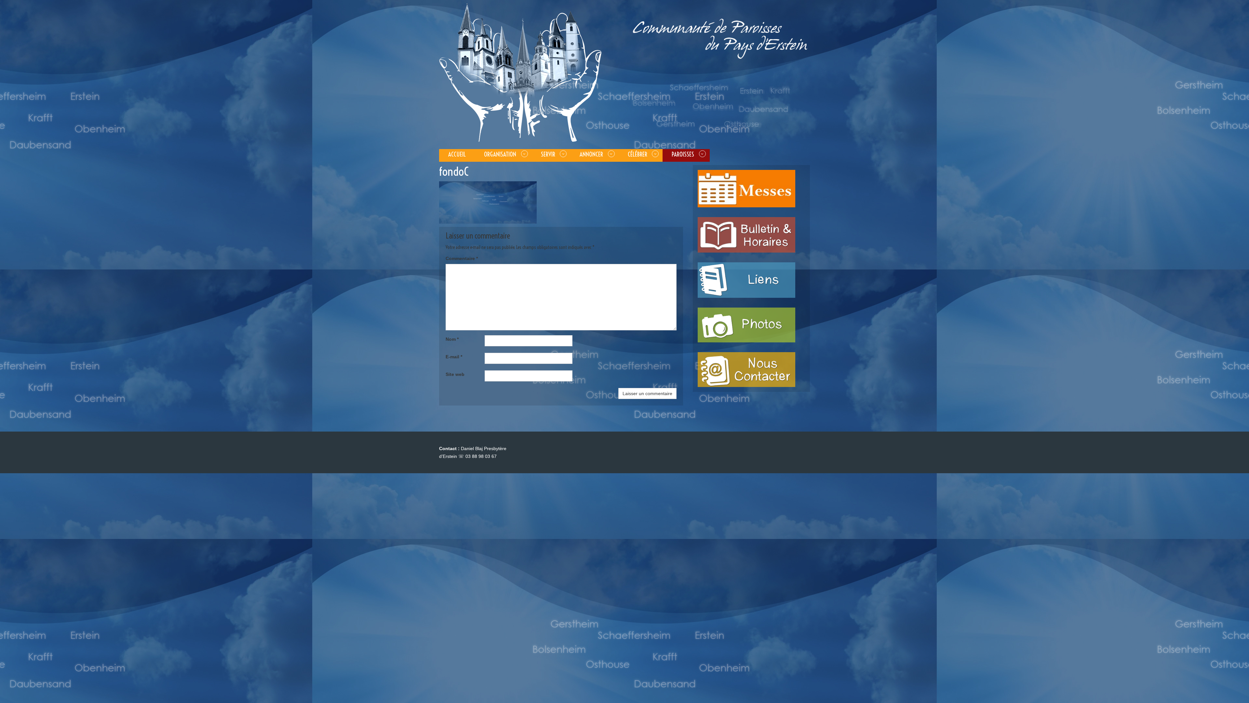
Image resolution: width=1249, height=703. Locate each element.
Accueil (457, 154)
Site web (455, 374)
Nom (452, 339)
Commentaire (462, 258)
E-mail (454, 356)
